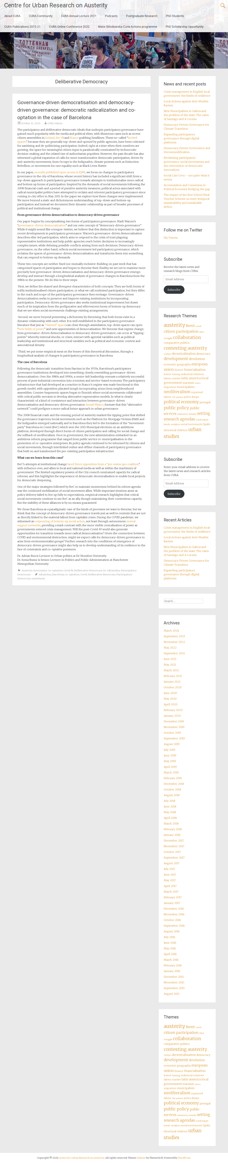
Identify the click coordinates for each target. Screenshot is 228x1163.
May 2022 (170, 647)
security (192, 414)
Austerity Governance (34, 570)
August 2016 (172, 931)
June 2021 (170, 659)
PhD (173, 397)
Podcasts (111, 16)
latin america (191, 378)
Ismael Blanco (95, 404)
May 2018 (170, 812)
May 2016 (170, 948)
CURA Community (41, 16)
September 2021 (174, 653)
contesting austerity (185, 348)
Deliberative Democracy (88, 570)
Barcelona (58, 574)
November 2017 (174, 846)
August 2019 (172, 744)
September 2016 (174, 925)
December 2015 (174, 976)
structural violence (176, 430)
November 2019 (174, 727)
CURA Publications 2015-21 (22, 26)
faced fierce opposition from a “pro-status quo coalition (103, 464)
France (74, 137)
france (167, 374)
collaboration (187, 337)
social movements (191, 424)
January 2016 (172, 971)
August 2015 (171, 993)
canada (199, 326)
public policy (176, 407)
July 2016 (169, 937)
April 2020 (170, 704)
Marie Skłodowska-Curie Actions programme (127, 26)
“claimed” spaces (55, 325)
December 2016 (174, 908)
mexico (197, 383)
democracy (203, 353)
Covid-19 (68, 570)
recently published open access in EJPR (59, 172)
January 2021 (172, 681)
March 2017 (171, 891)
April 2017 (170, 886)
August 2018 (172, 795)
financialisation (194, 370)
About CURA (12, 16)
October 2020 (173, 687)
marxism (188, 382)
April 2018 (170, 818)
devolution (197, 359)
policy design (191, 396)
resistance (182, 414)
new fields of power (31, 329)
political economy (181, 401)
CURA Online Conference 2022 (69, 26)
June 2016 (170, 942)
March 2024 (171, 630)
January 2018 (172, 835)
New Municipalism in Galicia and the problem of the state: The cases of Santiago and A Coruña (186, 115)
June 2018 (170, 806)
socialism (175, 424)
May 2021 (170, 664)
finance (178, 369)
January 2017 (172, 903)
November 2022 (174, 642)
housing (176, 374)
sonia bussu (38, 578)
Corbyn (167, 354)
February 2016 (173, 965)
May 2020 (170, 698)
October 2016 (172, 920)
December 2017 (174, 840)
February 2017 (173, 897)
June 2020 (170, 693)
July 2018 (169, 800)
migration (170, 387)
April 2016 (170, 954)
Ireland (49, 137)
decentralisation (184, 354)
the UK (60, 137)
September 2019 (174, 738)
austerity (174, 325)
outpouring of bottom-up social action (60, 521)
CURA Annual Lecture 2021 (78, 16)
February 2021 (173, 676)
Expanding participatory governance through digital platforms (181, 138)
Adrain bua (45, 574)
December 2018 (174, 783)
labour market (172, 378)
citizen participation (181, 331)
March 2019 (171, 772)
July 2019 (169, 749)
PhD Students (175, 16)
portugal (205, 402)
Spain (206, 424)
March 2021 (171, 670)
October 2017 (172, 852)
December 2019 (174, 721)
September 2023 (174, 636)
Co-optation (55, 570)
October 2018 (172, 789)
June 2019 (170, 755)
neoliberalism (177, 391)
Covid (83, 574)
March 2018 (171, 823)
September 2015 (174, 988)
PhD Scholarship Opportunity (185, 26)
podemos (179, 397)
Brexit (190, 326)
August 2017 (171, 863)
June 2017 (170, 874)
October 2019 (172, 732)
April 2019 (170, 766)
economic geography (177, 364)
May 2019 (170, 761)
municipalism (186, 387)
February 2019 (173, 778)
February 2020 (173, 710)
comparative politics (177, 342)
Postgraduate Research (141, 16)
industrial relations (192, 374)
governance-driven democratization (42, 225)
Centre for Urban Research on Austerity (55, 5)
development (176, 358)
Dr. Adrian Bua (111, 570)
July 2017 (169, 869)
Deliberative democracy (102, 574)
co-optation (72, 574)
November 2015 (174, 982)
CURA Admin (54, 123)
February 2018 (173, 829)
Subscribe (174, 289)
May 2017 (170, 880)
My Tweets (171, 237)
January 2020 (172, 715)
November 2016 (174, 914)
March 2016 (171, 959)
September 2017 (174, 857)
